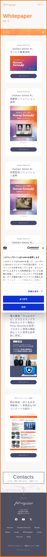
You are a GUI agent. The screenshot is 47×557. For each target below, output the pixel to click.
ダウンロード (23, 76)
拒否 (23, 307)
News (16, 532)
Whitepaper (28, 532)
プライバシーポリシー (15, 546)
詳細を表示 (33, 291)
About (7, 532)
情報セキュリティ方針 (32, 546)
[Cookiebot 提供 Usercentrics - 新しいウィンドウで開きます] (29, 248)
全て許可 (23, 299)
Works (37, 527)
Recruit (19, 537)
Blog (29, 537)
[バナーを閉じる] (43, 248)
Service (10, 527)
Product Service (24, 527)
